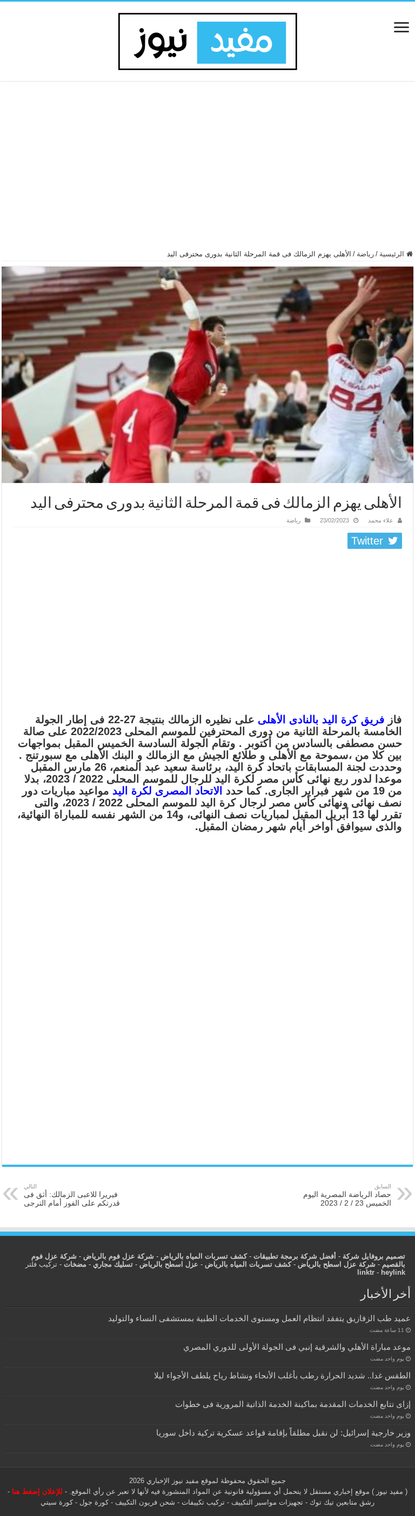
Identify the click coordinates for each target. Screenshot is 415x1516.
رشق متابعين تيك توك (342, 1502)
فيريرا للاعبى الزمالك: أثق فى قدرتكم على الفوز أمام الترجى (72, 1195)
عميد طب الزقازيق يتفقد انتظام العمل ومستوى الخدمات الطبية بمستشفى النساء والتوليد (259, 1318)
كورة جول (93, 1502)
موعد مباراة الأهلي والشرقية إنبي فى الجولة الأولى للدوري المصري (297, 1346)
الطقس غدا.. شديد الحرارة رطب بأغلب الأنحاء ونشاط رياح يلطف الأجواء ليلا (282, 1375)
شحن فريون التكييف (145, 1502)
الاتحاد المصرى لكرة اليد (167, 791)
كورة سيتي (57, 1502)
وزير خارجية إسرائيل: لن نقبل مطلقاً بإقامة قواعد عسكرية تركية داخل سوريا (283, 1432)
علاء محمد (380, 520)
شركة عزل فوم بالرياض (118, 1256)
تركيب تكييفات (203, 1502)
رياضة (365, 254)
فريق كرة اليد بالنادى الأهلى (321, 719)
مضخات (75, 1264)
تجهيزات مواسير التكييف (267, 1502)
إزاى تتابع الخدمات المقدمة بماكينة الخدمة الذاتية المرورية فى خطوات (293, 1404)
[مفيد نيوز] (207, 39)
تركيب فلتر (41, 1264)
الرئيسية (392, 254)
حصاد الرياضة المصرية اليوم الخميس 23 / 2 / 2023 (347, 1195)
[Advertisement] (207, 170)
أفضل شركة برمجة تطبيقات (294, 1256)
